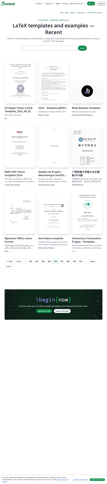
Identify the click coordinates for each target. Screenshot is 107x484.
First (9, 261)
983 (36, 261)
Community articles (94, 12)
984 (43, 261)
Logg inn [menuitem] (101, 3)
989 (74, 261)
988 (68, 261)
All (67, 12)
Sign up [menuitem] (91, 3)
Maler (72, 12)
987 (62, 261)
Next (93, 261)
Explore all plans (62, 311)
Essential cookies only (80, 480)
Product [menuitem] (39, 3)
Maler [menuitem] (58, 3)
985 (49, 261)
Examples (81, 12)
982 (30, 261)
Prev (18, 261)
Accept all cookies (97, 480)
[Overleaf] (8, 3)
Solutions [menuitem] (48, 3)
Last (9, 266)
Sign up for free (44, 311)
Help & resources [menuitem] (76, 3)
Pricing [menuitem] (65, 3)
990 (80, 261)
